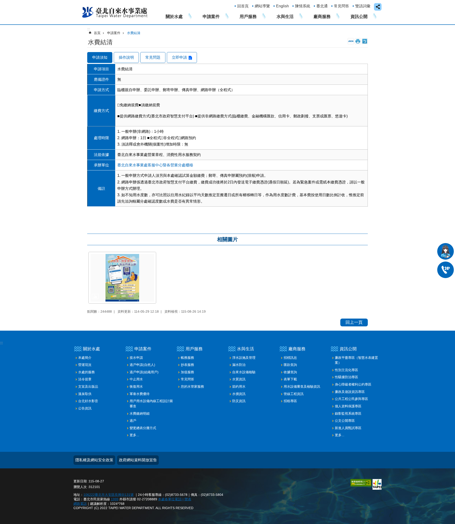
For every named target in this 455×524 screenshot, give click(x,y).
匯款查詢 (290, 365)
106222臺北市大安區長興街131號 (108, 495)
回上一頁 (354, 322)
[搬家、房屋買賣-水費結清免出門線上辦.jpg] (122, 278)
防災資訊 (239, 401)
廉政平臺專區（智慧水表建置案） (356, 360)
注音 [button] (365, 41)
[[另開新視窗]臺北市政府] (377, 484)
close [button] (378, 7)
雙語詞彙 (362, 6)
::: (1, 343)
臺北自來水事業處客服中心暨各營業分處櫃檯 (155, 165)
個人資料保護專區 (348, 406)
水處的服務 (86, 372)
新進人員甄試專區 (348, 428)
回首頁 (243, 6)
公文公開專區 (345, 420)
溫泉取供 (84, 394)
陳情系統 (302, 6)
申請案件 (211, 16)
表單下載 (290, 379)
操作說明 (126, 57)
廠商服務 (322, 16)
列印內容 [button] (358, 41)
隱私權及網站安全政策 (94, 460)
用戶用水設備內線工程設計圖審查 (151, 403)
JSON (351, 41)
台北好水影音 (88, 401)
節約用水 (239, 386)
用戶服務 (248, 16)
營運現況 (84, 365)
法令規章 (84, 379)
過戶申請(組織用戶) (144, 372)
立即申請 (179, 57)
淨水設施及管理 (243, 358)
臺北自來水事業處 (114, 12)
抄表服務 (187, 365)
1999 (114, 499)
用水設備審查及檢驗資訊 (302, 386)
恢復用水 (136, 386)
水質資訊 (239, 379)
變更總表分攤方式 (143, 428)
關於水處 (174, 16)
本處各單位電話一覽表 (174, 499)
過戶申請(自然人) (142, 365)
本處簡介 (84, 358)
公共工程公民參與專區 (351, 399)
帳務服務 (187, 358)
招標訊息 (290, 358)
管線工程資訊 (294, 394)
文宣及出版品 (88, 386)
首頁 (97, 33)
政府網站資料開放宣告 (138, 460)
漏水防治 (239, 365)
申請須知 (99, 57)
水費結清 (133, 33)
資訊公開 (359, 16)
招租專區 (290, 401)
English (282, 6)
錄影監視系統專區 (348, 413)
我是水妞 (445, 251)
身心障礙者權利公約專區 (353, 384)
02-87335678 (445, 270)
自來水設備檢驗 (243, 372)
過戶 (133, 420)
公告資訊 (84, 408)
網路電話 (80, 504)
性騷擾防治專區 (346, 377)
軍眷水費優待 (140, 394)
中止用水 (136, 379)
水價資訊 (239, 394)
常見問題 (152, 57)
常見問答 (341, 6)
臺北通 (322, 6)
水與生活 (285, 16)
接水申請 (136, 358)
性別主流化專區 (346, 370)
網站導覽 (262, 6)
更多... (134, 435)
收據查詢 (290, 372)
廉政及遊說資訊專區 (350, 392)
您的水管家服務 (192, 386)
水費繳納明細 (140, 413)
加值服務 (187, 372)
